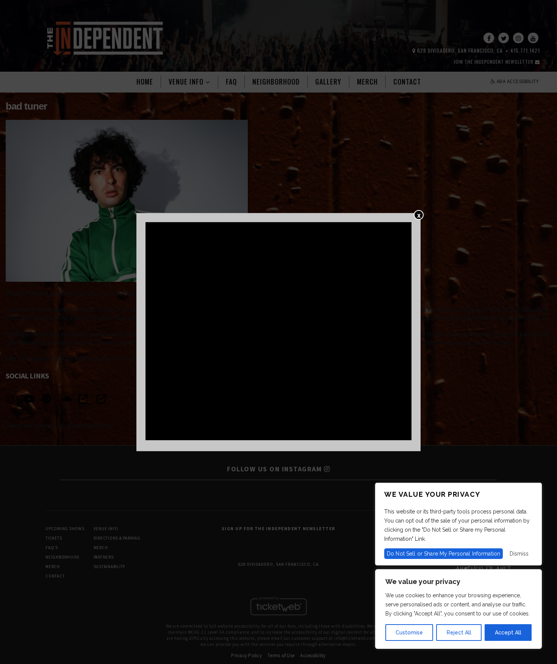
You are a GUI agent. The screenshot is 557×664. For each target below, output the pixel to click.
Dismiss (519, 554)
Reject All (459, 632)
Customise (409, 632)
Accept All (508, 632)
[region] (458, 609)
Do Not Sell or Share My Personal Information (443, 554)
